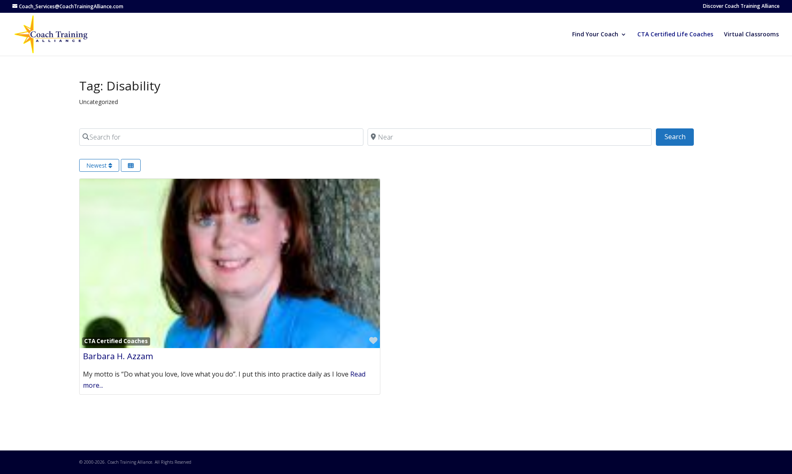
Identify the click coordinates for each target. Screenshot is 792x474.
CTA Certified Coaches (116, 341)
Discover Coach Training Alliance (741, 6)
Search (679, 136)
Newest (97, 165)
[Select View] (131, 165)
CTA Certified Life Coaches (675, 34)
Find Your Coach (595, 34)
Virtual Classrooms (751, 34)
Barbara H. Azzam (118, 356)
